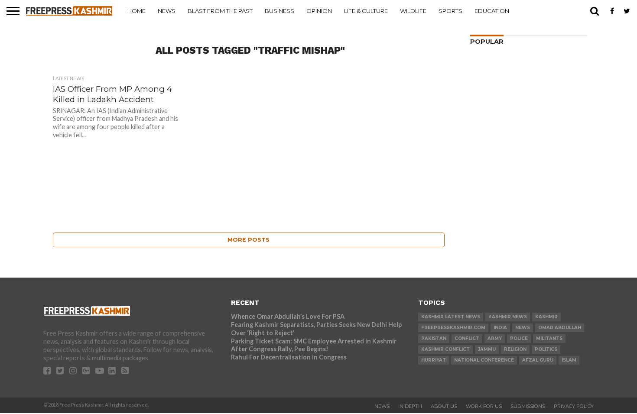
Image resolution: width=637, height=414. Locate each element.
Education (491, 10)
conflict (467, 338)
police (519, 338)
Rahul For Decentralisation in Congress (289, 357)
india (500, 327)
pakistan (433, 338)
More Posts (249, 239)
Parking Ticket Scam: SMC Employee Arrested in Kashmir (313, 341)
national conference (484, 360)
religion (515, 349)
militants (549, 338)
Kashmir (546, 317)
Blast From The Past (220, 10)
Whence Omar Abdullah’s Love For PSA (287, 316)
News (167, 10)
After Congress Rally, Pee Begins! (279, 349)
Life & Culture (366, 10)
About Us (444, 406)
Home (136, 10)
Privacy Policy (574, 406)
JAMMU (487, 349)
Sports (450, 10)
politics (546, 349)
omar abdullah (559, 327)
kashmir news (507, 317)
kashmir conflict (445, 349)
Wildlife (413, 10)
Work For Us (484, 406)
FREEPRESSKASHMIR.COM (453, 327)
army (495, 338)
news (522, 327)
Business (279, 10)
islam (569, 360)
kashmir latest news (450, 317)
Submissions (527, 406)
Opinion (319, 10)
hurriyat (433, 360)
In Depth (410, 406)
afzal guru (537, 360)
